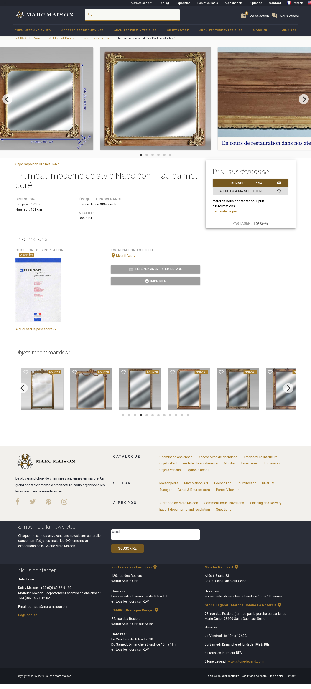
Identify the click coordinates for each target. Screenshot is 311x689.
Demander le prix (256, 183)
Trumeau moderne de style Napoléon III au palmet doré (146, 38)
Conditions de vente (254, 676)
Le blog (164, 3)
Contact (275, 3)
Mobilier (260, 30)
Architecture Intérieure (135, 30)
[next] (304, 99)
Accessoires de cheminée (82, 30)
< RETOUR (20, 38)
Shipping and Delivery (265, 503)
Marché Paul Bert (222, 567)
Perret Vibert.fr (227, 489)
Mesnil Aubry (123, 255)
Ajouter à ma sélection (250, 191)
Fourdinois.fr (246, 483)
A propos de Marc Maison (178, 503)
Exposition (183, 3)
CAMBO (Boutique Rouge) (135, 610)
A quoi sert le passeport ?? (35, 329)
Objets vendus (170, 470)
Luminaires (287, 30)
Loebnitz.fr (222, 483)
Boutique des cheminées (134, 567)
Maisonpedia (233, 3)
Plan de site (276, 676)
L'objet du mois (207, 3)
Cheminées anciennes (33, 30)
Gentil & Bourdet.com (194, 489)
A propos (256, 3)
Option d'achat (198, 470)
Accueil (37, 38)
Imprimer (155, 281)
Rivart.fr (268, 483)
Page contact (28, 615)
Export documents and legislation (184, 509)
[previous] (7, 99)
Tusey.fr (165, 489)
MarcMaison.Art (196, 483)
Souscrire (127, 548)
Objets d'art (178, 30)
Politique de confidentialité (223, 676)
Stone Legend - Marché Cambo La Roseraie (243, 605)
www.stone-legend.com (246, 661)
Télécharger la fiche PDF (155, 269)
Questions (223, 509)
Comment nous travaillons (224, 503)
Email (116, 531)
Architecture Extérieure (220, 30)
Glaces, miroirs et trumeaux (96, 38)
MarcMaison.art (141, 3)
